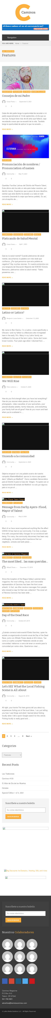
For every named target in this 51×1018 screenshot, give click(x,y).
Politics (24, 452)
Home (17, 43)
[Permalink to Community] (20, 944)
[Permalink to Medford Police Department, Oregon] (32, 944)
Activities (7, 608)
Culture (6, 308)
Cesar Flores (11, 102)
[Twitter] (25, 981)
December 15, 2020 (32, 318)
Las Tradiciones (8, 773)
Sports (37, 682)
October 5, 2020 (26, 387)
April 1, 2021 (23, 244)
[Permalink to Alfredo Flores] (8, 944)
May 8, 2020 (23, 516)
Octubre (5, 788)
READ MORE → (7, 129)
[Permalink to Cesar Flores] (8, 956)
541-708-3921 (7, 999)
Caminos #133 (7, 778)
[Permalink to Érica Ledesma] (20, 968)
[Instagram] (18, 981)
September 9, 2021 (25, 102)
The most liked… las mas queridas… (25, 561)
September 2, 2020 (25, 462)
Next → (29, 736)
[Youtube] (32, 981)
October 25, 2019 (24, 621)
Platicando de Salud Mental (20, 238)
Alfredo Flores (11, 567)
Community (10, 174)
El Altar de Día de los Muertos (14, 783)
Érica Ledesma (11, 387)
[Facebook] (4, 981)
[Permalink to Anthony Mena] (8, 968)
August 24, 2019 (24, 696)
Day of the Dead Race (15, 615)
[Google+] (11, 981)
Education (7, 92)
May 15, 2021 (23, 174)
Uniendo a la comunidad (18, 456)
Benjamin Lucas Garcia (14, 318)
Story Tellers (38, 92)
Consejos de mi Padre (16, 95)
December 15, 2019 (26, 567)
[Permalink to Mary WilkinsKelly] (20, 956)
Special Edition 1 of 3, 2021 (13, 792)
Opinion (26, 92)
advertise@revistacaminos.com (14, 1003)
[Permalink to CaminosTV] (32, 968)
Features (17, 92)
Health (37, 234)
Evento (6, 611)
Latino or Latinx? (13, 312)
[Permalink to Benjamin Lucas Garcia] (32, 956)
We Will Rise (10, 381)
